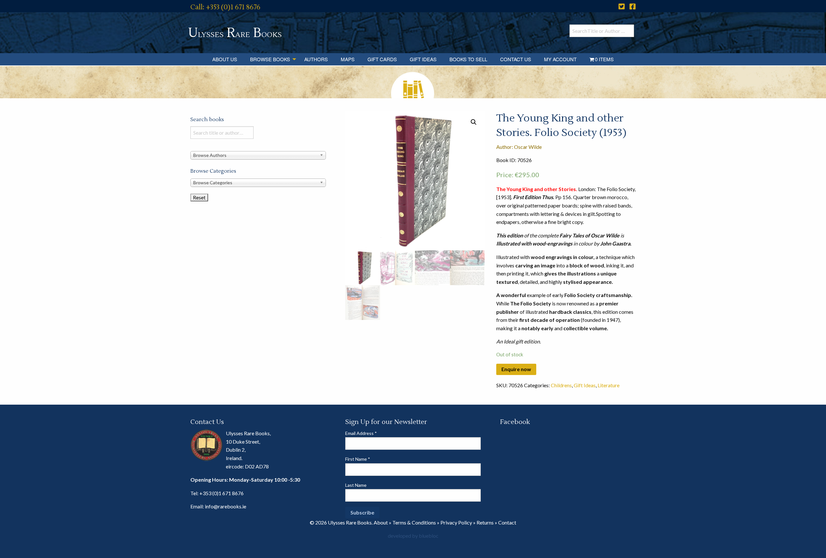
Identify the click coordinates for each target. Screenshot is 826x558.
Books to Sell (468, 59)
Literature (609, 385)
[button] (473, 122)
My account (560, 59)
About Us (224, 59)
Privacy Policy (456, 522)
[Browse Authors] (258, 154)
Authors (316, 59)
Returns (485, 522)
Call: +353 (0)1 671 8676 (225, 7)
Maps (348, 59)
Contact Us (515, 59)
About (381, 522)
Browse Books (270, 59)
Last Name (356, 485)
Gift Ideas (423, 59)
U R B (235, 33)
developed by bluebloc (413, 536)
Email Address (361, 433)
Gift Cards (382, 59)
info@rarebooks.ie (225, 506)
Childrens (561, 385)
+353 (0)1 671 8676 (221, 493)
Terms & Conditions (414, 522)
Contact (507, 522)
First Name (357, 459)
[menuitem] (225, 59)
